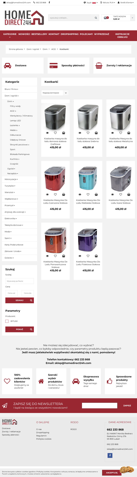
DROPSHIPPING (70, 34)
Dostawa (6, 428)
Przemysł (9, 205)
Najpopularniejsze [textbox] (51, 93)
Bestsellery (39, 34)
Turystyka (9, 186)
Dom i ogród (11, 95)
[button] (42, 422)
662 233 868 (41, 2)
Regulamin (41, 435)
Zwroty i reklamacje (11, 431)
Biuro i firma (11, 89)
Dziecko (9, 258)
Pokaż (19, 329)
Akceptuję (111, 472)
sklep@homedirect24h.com (18, 2)
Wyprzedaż (101, 34)
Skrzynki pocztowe (19, 144)
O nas (39, 429)
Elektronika (10, 218)
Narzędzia (12, 173)
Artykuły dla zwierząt (15, 212)
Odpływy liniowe (18, 140)
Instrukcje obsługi (122, 35)
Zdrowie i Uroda (12, 251)
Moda (7, 231)
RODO (74, 429)
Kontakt (54, 34)
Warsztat (9, 192)
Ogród (10, 168)
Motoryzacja (11, 179)
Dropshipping (42, 432)
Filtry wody (15, 106)
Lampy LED (15, 120)
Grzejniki (14, 164)
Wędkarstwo (11, 199)
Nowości (24, 34)
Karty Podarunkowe (14, 245)
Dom (10, 101)
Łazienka (14, 125)
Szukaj (19, 300)
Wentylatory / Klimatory (21, 116)
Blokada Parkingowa (19, 154)
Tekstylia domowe (13, 225)
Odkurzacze (15, 135)
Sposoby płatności (10, 435)
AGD (12, 111)
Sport (12, 149)
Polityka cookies (43, 439)
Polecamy (86, 34)
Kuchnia (14, 159)
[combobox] (55, 93)
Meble (13, 130)
